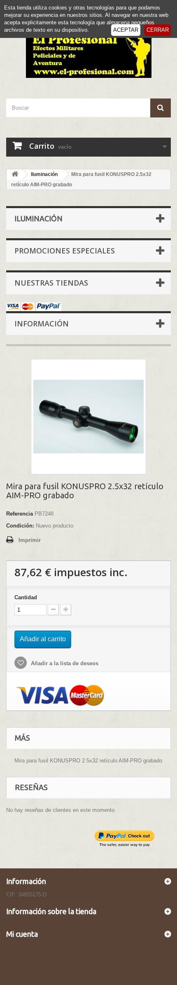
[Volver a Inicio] (15, 174)
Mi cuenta (22, 934)
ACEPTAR (125, 30)
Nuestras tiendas (51, 283)
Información (41, 323)
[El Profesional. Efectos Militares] (88, 54)
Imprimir (30, 540)
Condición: (20, 526)
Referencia (19, 514)
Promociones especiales (64, 251)
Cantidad (25, 597)
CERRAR (158, 30)
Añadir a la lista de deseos (63, 663)
